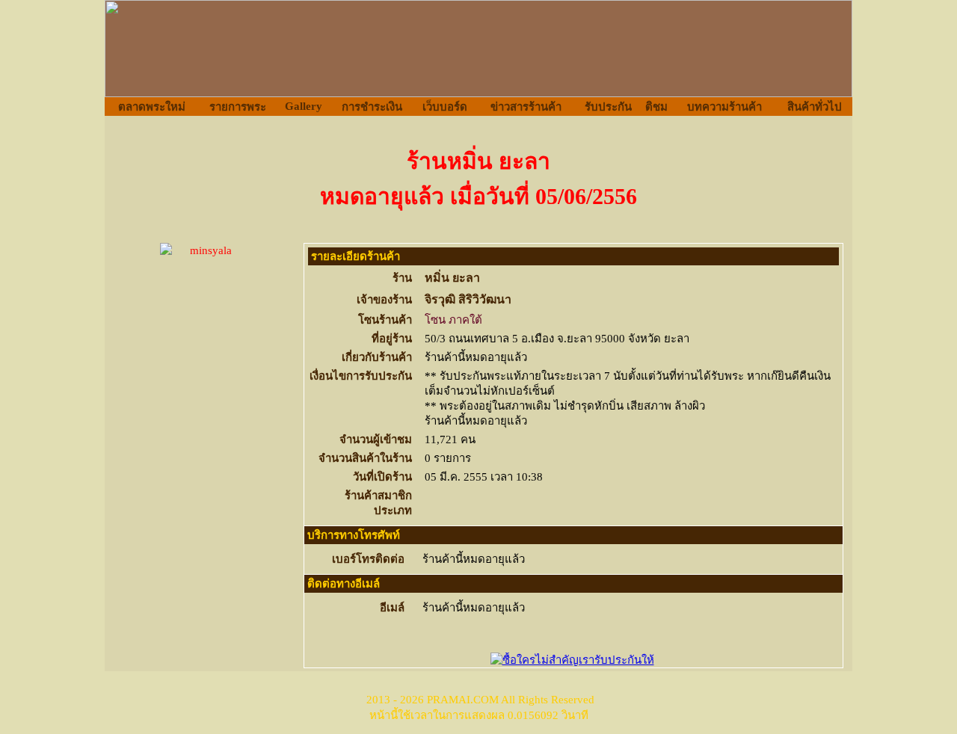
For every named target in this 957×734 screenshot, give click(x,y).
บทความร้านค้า (724, 107)
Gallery (303, 106)
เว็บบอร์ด (444, 107)
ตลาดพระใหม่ (151, 107)
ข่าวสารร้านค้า (525, 107)
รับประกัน (608, 107)
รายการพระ (237, 107)
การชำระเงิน (372, 107)
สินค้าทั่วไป (814, 107)
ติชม (656, 107)
